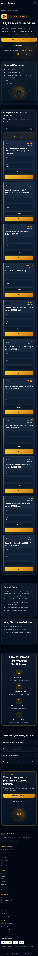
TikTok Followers (6, 857)
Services (9, 10)
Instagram (4, 873)
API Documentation (6, 900)
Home (3, 10)
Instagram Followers (7, 849)
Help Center (4, 903)
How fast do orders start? (11, 749)
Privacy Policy (5, 926)
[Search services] (31, 129)
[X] (2, 841)
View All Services (6, 865)
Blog (2, 897)
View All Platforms (6, 889)
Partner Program (6, 916)
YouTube (3, 876)
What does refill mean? (10, 755)
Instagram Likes (5, 852)
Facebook (4, 884)
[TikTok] (13, 841)
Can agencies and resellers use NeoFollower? (18, 762)
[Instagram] (6, 841)
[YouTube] (9, 841)
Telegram (4, 881)
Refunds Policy (5, 929)
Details (19, 172)
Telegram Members (6, 863)
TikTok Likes (4, 860)
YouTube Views (5, 854)
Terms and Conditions (7, 931)
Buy (19, 177)
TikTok (3, 879)
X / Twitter (4, 887)
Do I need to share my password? (14, 742)
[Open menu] (35, 3)
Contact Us (4, 913)
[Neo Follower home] (8, 3)
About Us (4, 910)
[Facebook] (17, 841)
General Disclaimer (6, 923)
